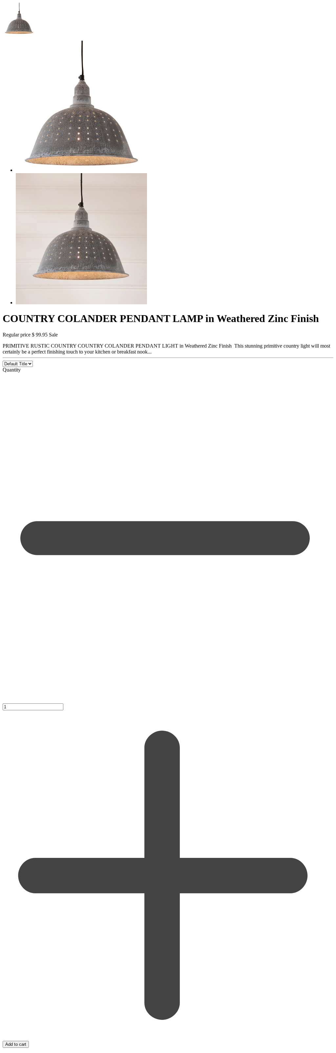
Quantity (12, 370)
